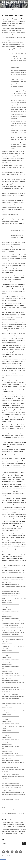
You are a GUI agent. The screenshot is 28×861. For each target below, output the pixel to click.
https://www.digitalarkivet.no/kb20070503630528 (10, 746)
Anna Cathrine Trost (12, 28)
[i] (22, 18)
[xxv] (15, 475)
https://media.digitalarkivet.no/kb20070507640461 (10, 618)
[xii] (12, 288)
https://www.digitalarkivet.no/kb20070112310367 (10, 739)
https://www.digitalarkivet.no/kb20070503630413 (10, 673)
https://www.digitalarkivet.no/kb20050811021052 (10, 799)
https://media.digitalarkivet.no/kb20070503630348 (10, 694)
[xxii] (8, 446)
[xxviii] (11, 507)
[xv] (7, 326)
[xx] (22, 417)
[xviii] (10, 372)
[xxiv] (22, 463)
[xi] (12, 277)
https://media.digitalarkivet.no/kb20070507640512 (10, 659)
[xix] (25, 384)
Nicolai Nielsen (21, 28)
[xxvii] (24, 502)
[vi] (11, 184)
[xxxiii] (12, 572)
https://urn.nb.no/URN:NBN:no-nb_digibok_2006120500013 (12, 701)
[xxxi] (11, 554)
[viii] (8, 223)
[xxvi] (11, 486)
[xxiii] (21, 461)
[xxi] (12, 430)
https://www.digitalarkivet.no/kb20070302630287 (10, 767)
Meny (14, 10)
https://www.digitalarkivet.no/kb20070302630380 (10, 781)
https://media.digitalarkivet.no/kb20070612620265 (10, 591)
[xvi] (23, 335)
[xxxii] (6, 565)
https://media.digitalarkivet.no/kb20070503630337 (10, 687)
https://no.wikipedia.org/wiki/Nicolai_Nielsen (10, 637)
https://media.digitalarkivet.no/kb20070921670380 (10, 584)
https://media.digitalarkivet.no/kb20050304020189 (10, 611)
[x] (6, 267)
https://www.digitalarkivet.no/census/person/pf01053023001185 (13, 792)
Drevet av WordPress (7, 855)
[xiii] (8, 305)
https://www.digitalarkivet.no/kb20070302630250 (10, 760)
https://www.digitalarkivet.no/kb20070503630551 (10, 753)
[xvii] (13, 349)
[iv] (4, 156)
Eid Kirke (7, 419)
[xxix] (14, 525)
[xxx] (14, 535)
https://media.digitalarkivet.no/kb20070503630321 (10, 680)
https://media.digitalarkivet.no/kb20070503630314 (10, 666)
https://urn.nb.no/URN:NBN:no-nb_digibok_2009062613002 (12, 627)
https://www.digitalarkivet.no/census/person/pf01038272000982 (13, 785)
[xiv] (12, 312)
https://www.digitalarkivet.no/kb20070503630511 (10, 723)
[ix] (19, 258)
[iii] (14, 48)
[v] (23, 167)
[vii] (17, 214)
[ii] (12, 34)
